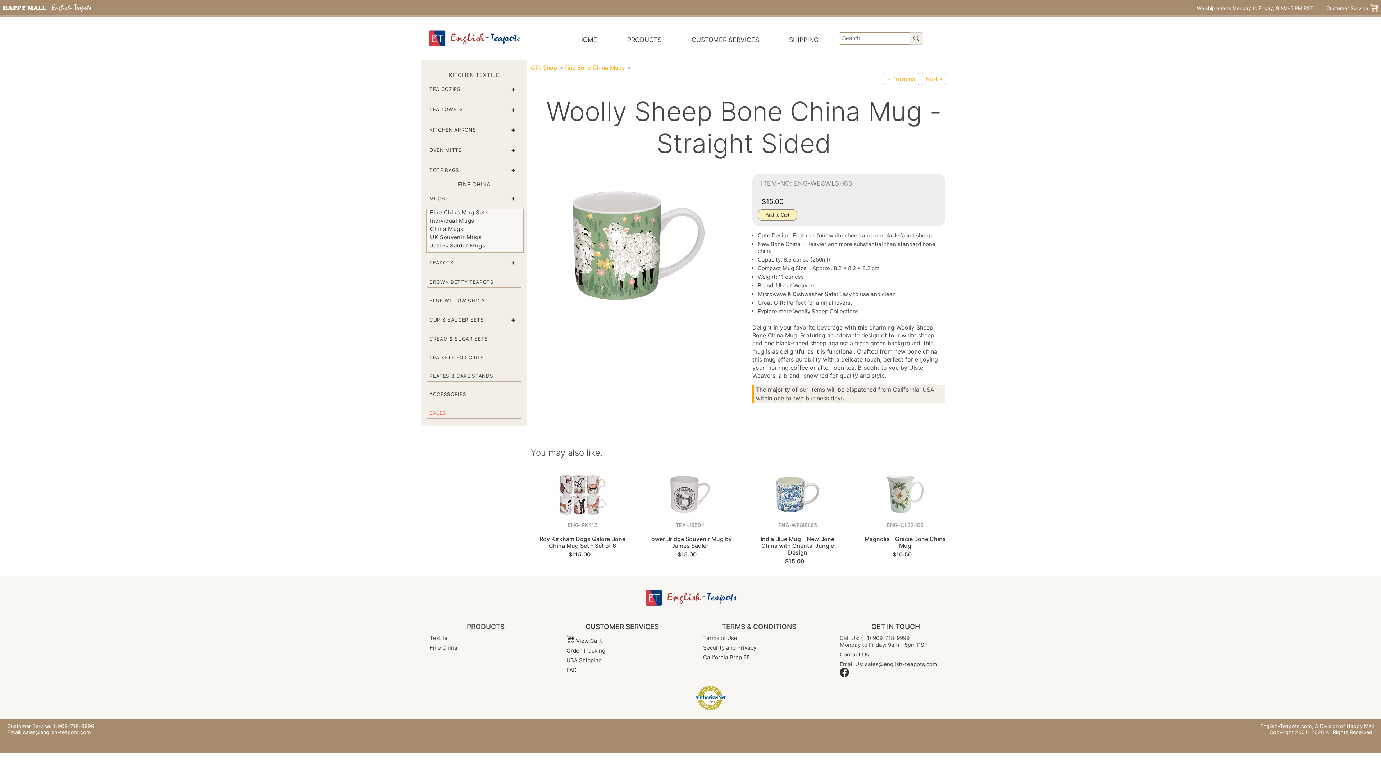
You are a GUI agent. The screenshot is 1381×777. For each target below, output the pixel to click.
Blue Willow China (456, 300)
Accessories (447, 394)
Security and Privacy (729, 647)
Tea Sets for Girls (456, 357)
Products (644, 40)
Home (587, 40)
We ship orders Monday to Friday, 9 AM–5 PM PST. (1256, 8)
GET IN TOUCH (895, 626)
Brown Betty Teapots (461, 282)
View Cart (588, 640)
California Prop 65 (726, 657)
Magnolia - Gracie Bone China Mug (905, 542)
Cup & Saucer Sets (456, 320)
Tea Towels (446, 109)
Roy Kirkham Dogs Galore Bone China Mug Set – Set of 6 (582, 542)
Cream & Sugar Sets (458, 339)
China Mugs (447, 229)
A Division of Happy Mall (1344, 726)
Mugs (437, 198)
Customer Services (725, 40)
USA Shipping (584, 660)
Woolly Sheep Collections (826, 311)
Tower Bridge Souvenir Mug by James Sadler (690, 542)
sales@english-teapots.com (901, 664)
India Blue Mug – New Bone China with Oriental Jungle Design (797, 545)
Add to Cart (777, 215)
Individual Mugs (452, 220)
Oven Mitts (445, 150)
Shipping (804, 40)
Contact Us (854, 654)
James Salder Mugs (457, 245)
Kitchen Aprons (452, 130)
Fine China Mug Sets (459, 212)
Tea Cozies (445, 89)
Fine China (443, 647)
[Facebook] (844, 675)
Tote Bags (444, 170)
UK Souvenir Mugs (456, 237)
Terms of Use (720, 638)
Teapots (441, 262)
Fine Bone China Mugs (594, 67)
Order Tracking (585, 650)
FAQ (571, 670)
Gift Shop (544, 67)
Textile (438, 638)
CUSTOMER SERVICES (622, 626)
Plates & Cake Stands (461, 376)
